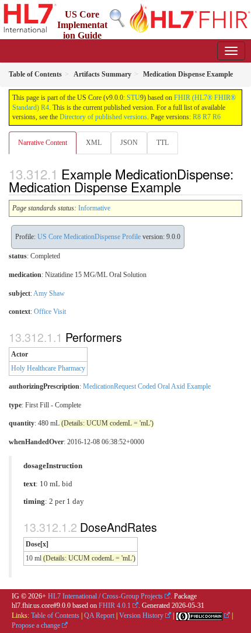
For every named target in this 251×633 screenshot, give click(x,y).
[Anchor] (187, 186)
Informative (94, 208)
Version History (141, 615)
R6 (216, 117)
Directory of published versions (103, 117)
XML (94, 143)
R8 (197, 117)
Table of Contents (55, 615)
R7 (207, 117)
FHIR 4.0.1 (115, 605)
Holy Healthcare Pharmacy (48, 368)
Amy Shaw (49, 293)
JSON (129, 143)
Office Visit (50, 311)
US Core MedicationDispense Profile (89, 237)
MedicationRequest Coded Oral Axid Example (147, 386)
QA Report (99, 615)
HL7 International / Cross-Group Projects (105, 596)
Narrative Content (42, 143)
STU (133, 98)
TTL (162, 143)
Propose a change (36, 625)
